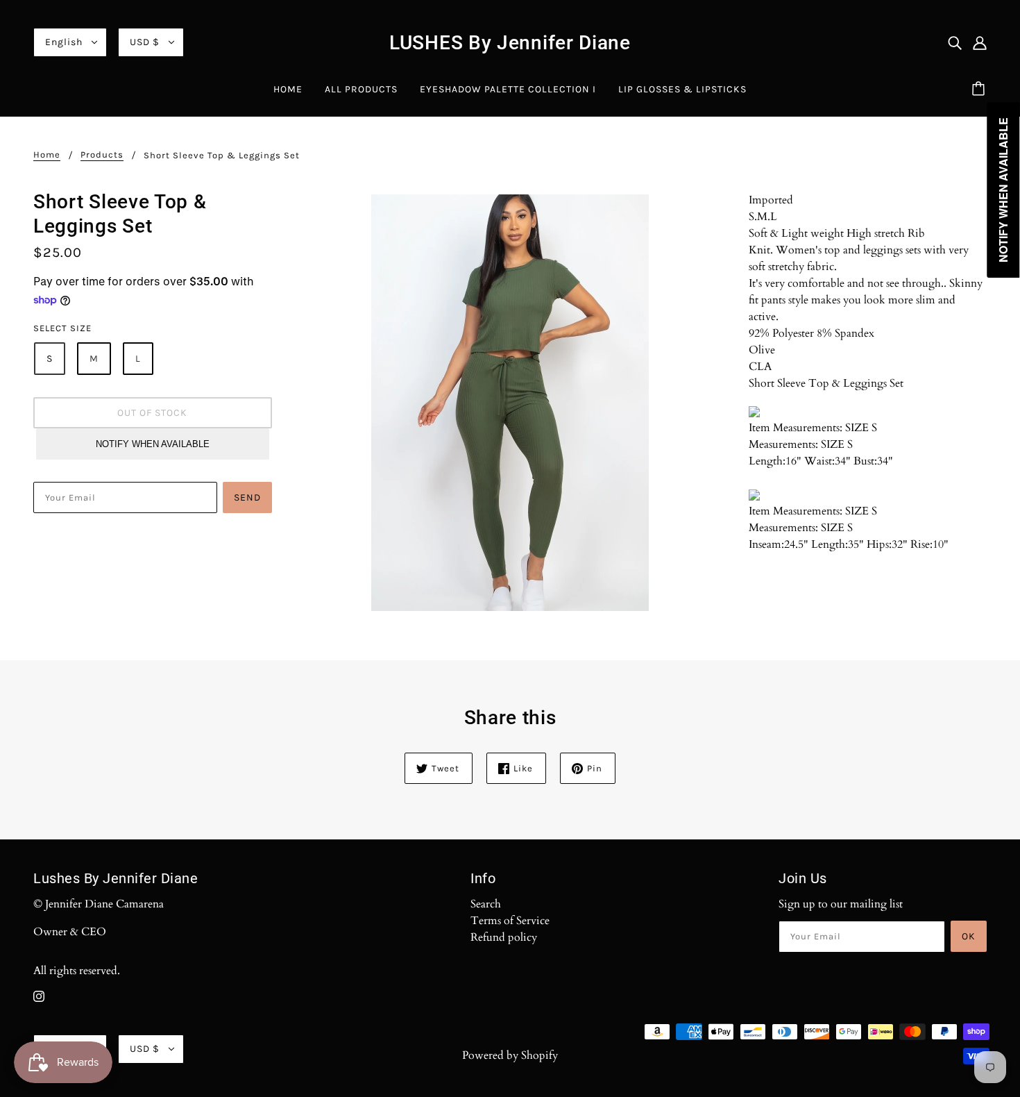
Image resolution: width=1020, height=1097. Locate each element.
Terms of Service (510, 920)
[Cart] (980, 89)
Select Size (62, 328)
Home (46, 155)
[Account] (979, 42)
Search (485, 904)
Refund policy (503, 937)
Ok (969, 936)
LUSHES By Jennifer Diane (510, 42)
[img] (954, 42)
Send (247, 497)
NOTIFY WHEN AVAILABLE (153, 444)
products (102, 155)
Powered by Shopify (510, 1055)
